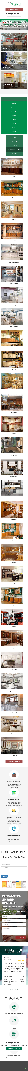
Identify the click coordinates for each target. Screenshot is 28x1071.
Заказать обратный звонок (14, 16)
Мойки (14, 115)
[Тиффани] (14, 724)
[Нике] (14, 638)
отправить (4, 876)
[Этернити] (14, 745)
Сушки (14, 131)
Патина (14, 141)
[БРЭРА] (14, 488)
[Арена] (14, 531)
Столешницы (14, 111)
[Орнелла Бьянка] (14, 681)
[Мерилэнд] (14, 338)
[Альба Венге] (14, 574)
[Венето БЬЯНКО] (14, 467)
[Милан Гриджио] (14, 295)
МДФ (14, 137)
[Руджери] (14, 702)
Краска (14, 145)
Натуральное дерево (14, 149)
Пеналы (14, 127)
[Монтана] (14, 231)
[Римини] (14, 166)
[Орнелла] (14, 660)
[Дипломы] (4, 884)
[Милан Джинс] (14, 274)
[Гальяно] (14, 617)
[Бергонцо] (14, 509)
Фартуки (14, 107)
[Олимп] (14, 188)
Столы (14, 119)
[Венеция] (14, 424)
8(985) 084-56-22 (14, 14)
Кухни (14, 99)
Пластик (15, 153)
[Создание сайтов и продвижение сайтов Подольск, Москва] (25, 1068)
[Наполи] (14, 209)
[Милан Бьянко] (14, 316)
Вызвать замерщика (14, 9)
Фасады (14, 103)
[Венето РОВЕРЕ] (14, 445)
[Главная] (14, 4)
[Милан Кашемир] (14, 252)
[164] (14, 595)
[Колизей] (14, 359)
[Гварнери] (14, 402)
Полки (14, 123)
